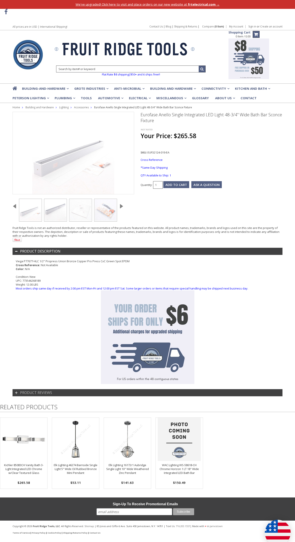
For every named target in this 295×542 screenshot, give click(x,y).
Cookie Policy (54, 533)
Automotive (110, 99)
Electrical (139, 99)
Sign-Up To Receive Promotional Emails (145, 504)
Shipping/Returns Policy (75, 533)
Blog (168, 26)
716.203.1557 (183, 526)
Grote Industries (91, 89)
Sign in (252, 26)
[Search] (202, 69)
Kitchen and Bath (252, 89)
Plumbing (65, 99)
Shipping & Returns (186, 26)
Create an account (271, 26)
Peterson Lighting (30, 99)
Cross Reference (152, 160)
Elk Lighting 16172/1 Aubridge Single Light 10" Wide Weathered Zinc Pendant (127, 469)
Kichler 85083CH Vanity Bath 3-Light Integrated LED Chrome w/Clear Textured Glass (23, 469)
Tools (86, 98)
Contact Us (156, 26)
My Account (236, 26)
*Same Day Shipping (154, 167)
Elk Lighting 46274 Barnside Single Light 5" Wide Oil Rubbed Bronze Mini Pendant (75, 469)
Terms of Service (21, 533)
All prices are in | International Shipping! (40, 27)
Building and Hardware (172, 89)
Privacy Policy (39, 533)
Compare (213, 26)
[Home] (15, 88)
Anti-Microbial (129, 89)
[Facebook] (6, 12)
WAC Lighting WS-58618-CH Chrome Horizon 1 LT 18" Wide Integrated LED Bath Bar (179, 469)
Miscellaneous (171, 99)
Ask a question (206, 184)
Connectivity (215, 89)
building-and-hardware (45, 89)
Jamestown (216, 526)
